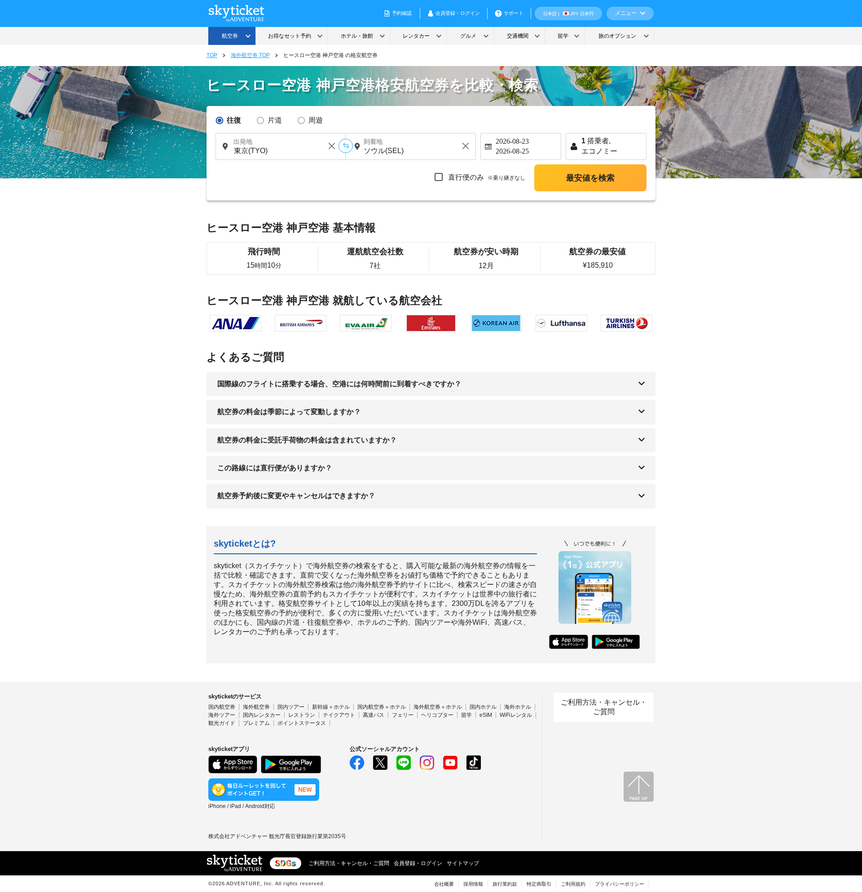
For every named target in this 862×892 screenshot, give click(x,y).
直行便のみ (485, 177)
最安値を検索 (590, 177)
